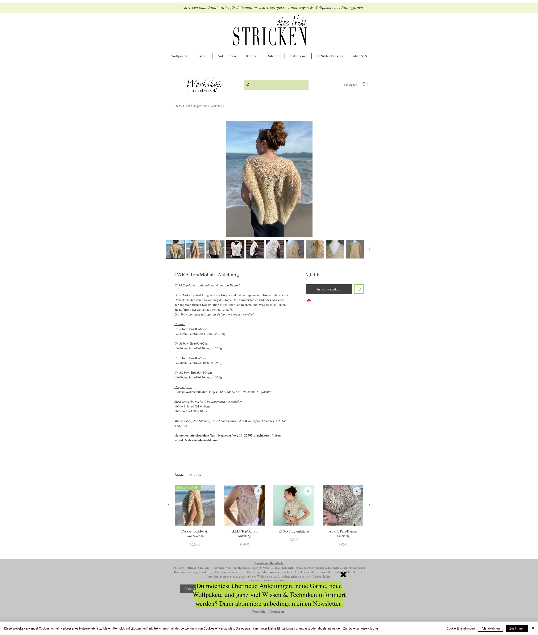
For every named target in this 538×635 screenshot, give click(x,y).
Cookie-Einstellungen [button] (461, 628)
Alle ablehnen (491, 628)
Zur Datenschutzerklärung (360, 628)
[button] (343, 574)
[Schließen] (532, 628)
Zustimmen (516, 628)
